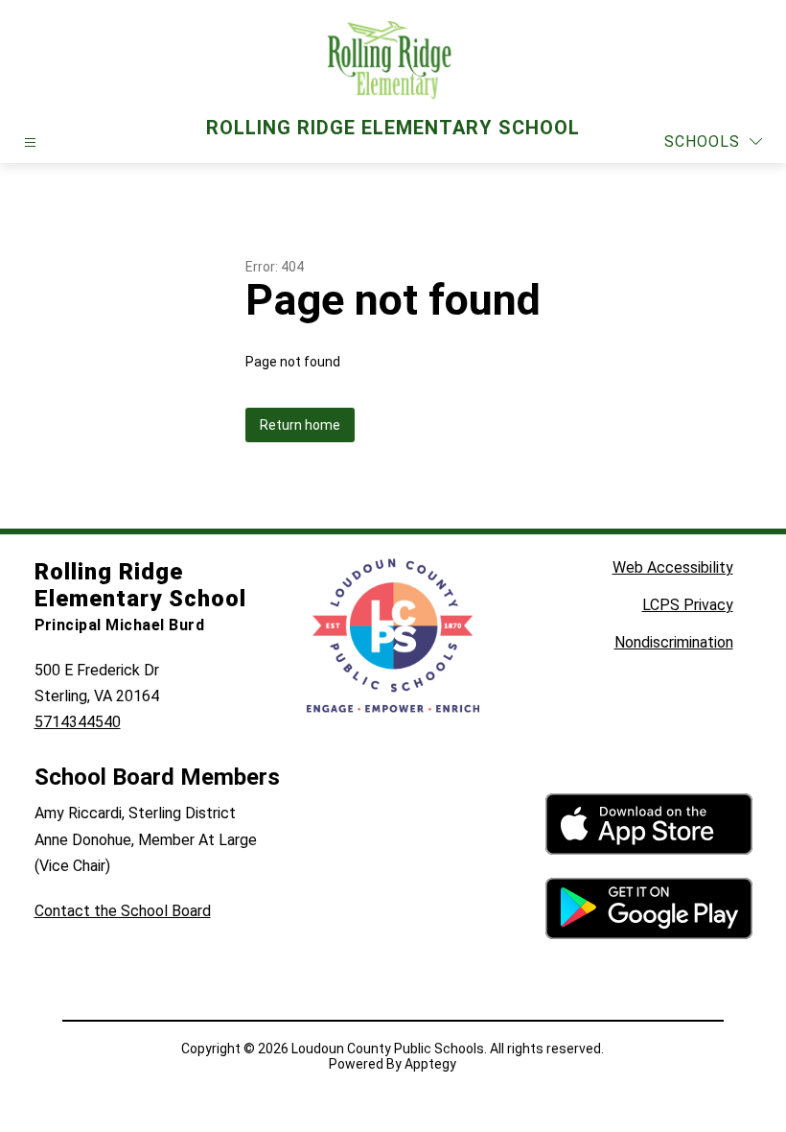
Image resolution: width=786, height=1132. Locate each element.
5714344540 (78, 722)
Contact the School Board (123, 911)
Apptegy (430, 1064)
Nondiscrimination (673, 642)
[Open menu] (30, 142)
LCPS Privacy (687, 605)
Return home (300, 425)
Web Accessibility (673, 567)
